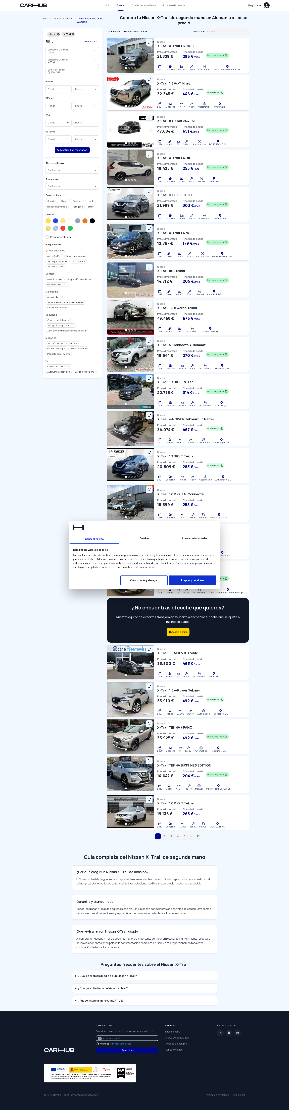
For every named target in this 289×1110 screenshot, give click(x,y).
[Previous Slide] (110, 55)
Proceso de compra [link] (176, 1043)
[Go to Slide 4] (135, 68)
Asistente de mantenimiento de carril (66, 330)
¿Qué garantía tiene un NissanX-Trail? (103, 988)
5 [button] (184, 836)
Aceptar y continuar (192, 580)
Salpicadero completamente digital (65, 302)
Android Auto (54, 297)
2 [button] (164, 836)
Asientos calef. (55, 279)
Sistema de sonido (57, 307)
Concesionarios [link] (174, 1049)
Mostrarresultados (73, 150)
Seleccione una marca (58, 49)
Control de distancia (58, 320)
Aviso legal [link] (239, 1094)
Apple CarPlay (54, 255)
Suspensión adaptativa (79, 279)
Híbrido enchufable (57, 206)
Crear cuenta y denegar (144, 580)
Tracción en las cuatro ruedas (63, 343)
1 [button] (157, 836)
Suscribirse (127, 1050)
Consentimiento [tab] (94, 538)
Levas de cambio (78, 348)
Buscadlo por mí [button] (178, 632)
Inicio (107, 5)
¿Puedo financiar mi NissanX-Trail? (100, 1000)
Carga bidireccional (85, 371)
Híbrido (90, 200)
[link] (59, 1050)
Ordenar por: (198, 31)
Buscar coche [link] (172, 1031)
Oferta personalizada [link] (177, 1037)
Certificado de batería (59, 366)
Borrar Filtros (91, 41)
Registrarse (255, 5)
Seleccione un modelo (58, 59)
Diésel (64, 200)
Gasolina (51, 200)
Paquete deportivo (57, 284)
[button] (58, 34)
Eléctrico (77, 200)
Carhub (57, 1094)
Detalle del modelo (57, 69)
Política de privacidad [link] (217, 1094)
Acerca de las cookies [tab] (195, 538)
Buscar (121, 5)
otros (90, 206)
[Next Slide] (150, 55)
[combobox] (67, 52)
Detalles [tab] (144, 538)
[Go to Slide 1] (126, 68)
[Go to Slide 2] (129, 68)
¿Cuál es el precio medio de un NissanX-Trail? (107, 976)
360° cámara (78, 261)
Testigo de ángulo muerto (60, 325)
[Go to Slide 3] (132, 68)
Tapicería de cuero (75, 255)
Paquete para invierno (58, 353)
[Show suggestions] (95, 51)
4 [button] (178, 836)
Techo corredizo (55, 266)
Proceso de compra (174, 5)
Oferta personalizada (144, 5)
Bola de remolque (56, 348)
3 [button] (171, 836)
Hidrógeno (77, 206)
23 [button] (198, 836)
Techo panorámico (57, 261)
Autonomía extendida (58, 371)
